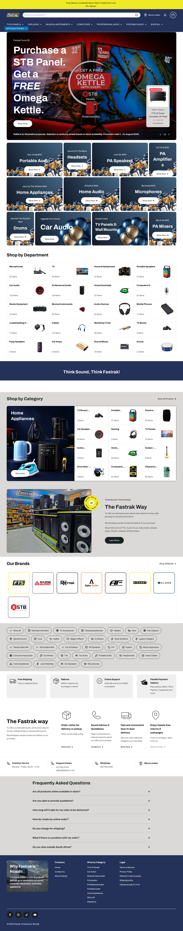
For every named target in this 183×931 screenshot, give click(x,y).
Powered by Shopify (30, 924)
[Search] (136, 15)
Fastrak (17, 924)
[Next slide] (169, 134)
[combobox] (81, 15)
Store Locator (151, 763)
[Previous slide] (160, 134)
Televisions (157, 110)
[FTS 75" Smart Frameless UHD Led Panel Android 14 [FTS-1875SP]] (158, 97)
